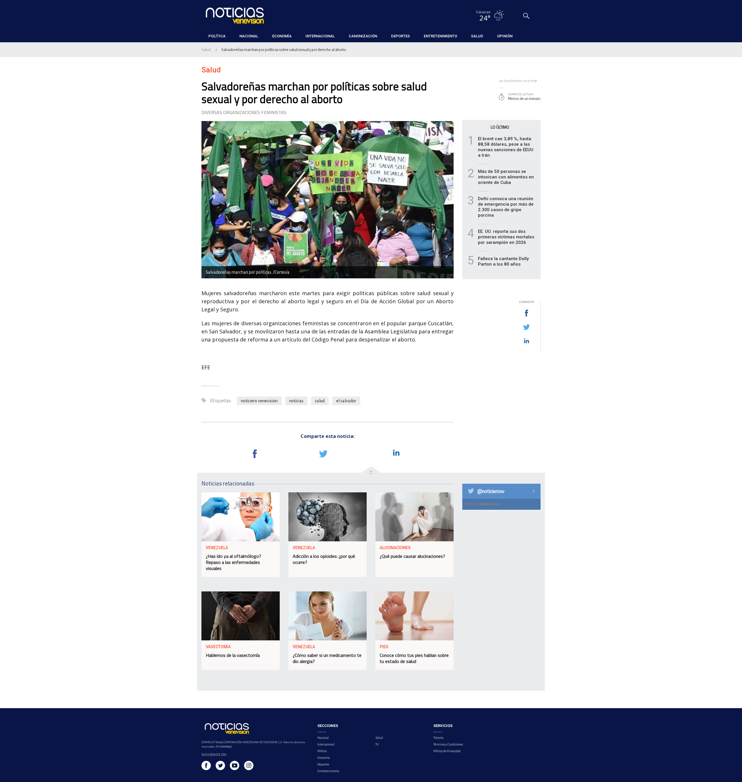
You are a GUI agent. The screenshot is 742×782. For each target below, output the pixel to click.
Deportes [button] (400, 36)
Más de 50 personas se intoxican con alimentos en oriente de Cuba (506, 177)
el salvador (346, 401)
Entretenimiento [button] (440, 36)
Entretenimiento (328, 771)
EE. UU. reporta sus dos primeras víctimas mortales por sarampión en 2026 (506, 237)
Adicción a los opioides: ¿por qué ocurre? (324, 559)
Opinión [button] (504, 36)
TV (377, 744)
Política (322, 751)
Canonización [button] (363, 36)
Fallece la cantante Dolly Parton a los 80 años (503, 261)
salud (320, 401)
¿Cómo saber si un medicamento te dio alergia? (327, 658)
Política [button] (216, 36)
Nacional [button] (248, 36)
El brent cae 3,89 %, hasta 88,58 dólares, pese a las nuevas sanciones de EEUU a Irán (505, 147)
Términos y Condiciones (448, 744)
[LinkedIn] (526, 341)
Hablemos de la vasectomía (233, 655)
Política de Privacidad (447, 751)
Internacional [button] (320, 36)
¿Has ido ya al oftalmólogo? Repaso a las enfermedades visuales (233, 562)
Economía (323, 757)
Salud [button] (477, 36)
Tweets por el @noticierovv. (482, 503)
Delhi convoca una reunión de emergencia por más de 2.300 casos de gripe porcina (506, 207)
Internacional (325, 744)
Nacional (323, 737)
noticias (296, 401)
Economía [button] (282, 36)
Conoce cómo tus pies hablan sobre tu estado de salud (414, 658)
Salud (206, 49)
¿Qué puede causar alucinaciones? (412, 556)
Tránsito (438, 737)
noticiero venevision (259, 401)
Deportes (323, 764)
